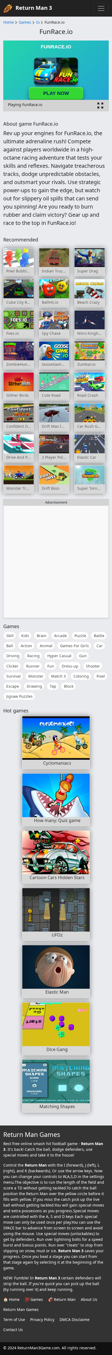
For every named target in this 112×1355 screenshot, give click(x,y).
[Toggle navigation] (101, 8)
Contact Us (13, 1329)
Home (8, 22)
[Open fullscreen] (100, 105)
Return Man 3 (33, 7)
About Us (89, 1299)
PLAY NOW (56, 93)
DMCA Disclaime (74, 1319)
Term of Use (14, 1319)
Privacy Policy (42, 1319)
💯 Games (34, 1299)
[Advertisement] (56, 562)
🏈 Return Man (62, 1299)
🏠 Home (11, 1299)
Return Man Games (21, 1309)
